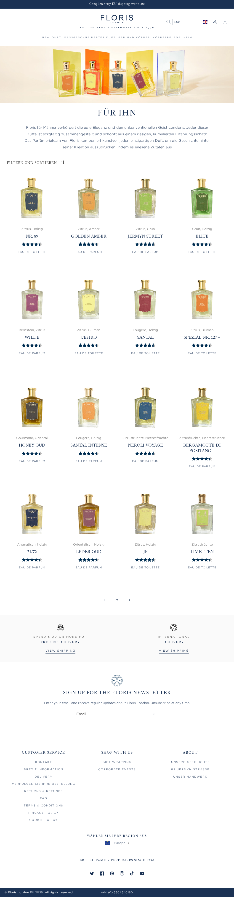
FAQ (43, 798)
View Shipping (60, 650)
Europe (119, 842)
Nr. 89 (32, 237)
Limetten (202, 552)
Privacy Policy (43, 812)
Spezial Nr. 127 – (202, 338)
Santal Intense (88, 446)
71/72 (32, 552)
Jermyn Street (145, 237)
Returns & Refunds (43, 791)
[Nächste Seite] (129, 600)
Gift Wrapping (117, 761)
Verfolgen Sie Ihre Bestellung (43, 783)
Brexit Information (43, 769)
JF (145, 552)
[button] (57, 39)
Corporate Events (117, 769)
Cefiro (89, 338)
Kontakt (43, 761)
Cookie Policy (43, 819)
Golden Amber (88, 237)
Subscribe (153, 714)
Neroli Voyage (145, 446)
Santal (145, 338)
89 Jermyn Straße (190, 769)
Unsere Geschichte (190, 761)
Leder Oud (88, 552)
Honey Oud (32, 446)
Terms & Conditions (43, 805)
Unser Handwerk (190, 776)
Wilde (32, 338)
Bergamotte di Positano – (202, 448)
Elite (202, 237)
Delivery (44, 776)
